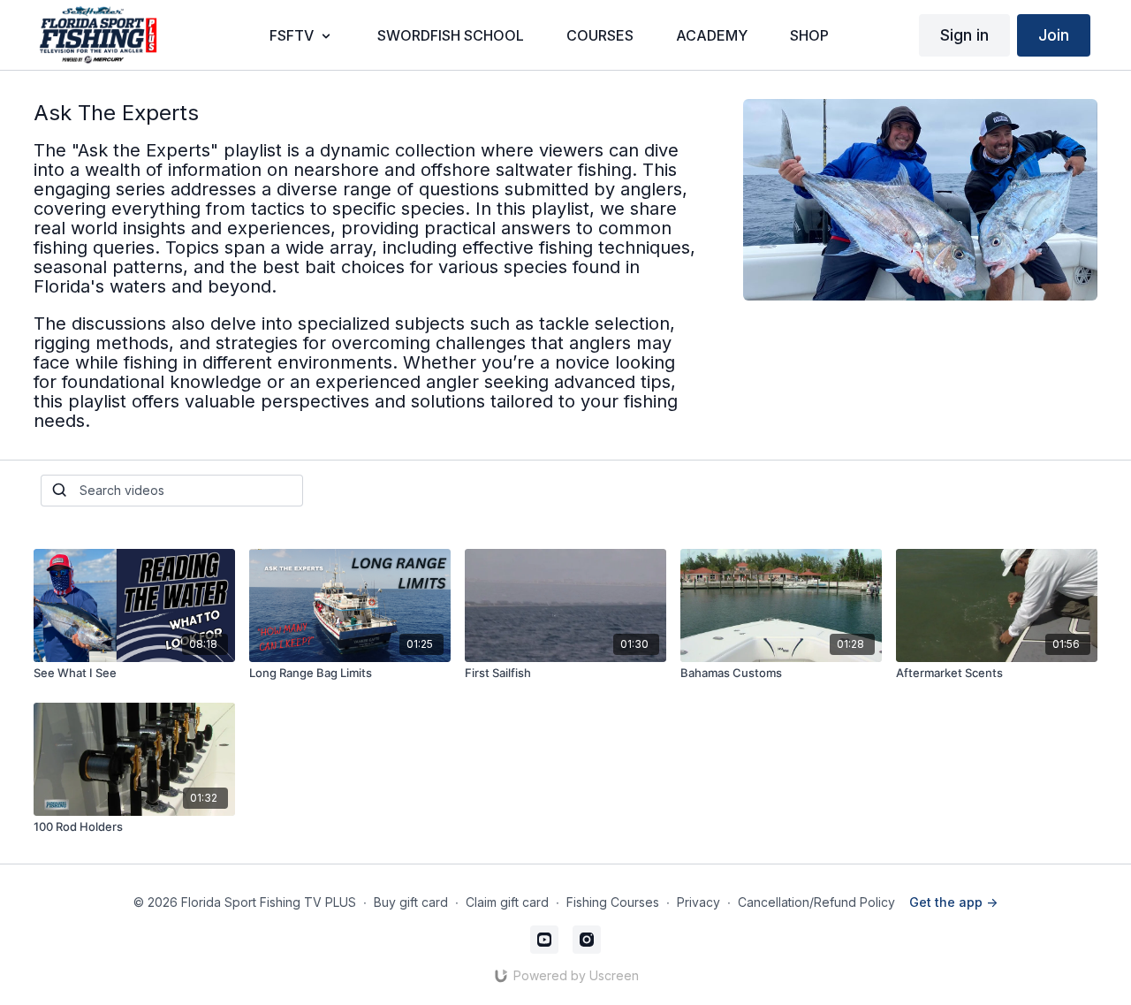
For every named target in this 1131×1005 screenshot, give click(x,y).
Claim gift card (507, 902)
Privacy (698, 902)
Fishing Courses (612, 902)
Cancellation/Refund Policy (816, 902)
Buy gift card (411, 902)
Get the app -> (953, 902)
